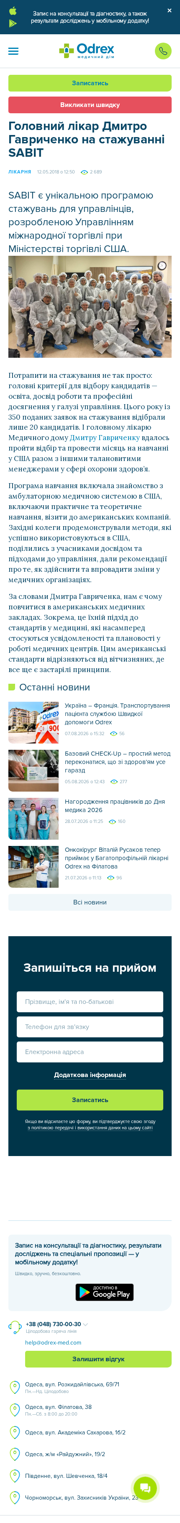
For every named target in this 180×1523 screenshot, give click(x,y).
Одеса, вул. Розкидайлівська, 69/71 (72, 1387)
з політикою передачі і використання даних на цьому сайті (90, 1128)
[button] (13, 51)
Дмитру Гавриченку (105, 437)
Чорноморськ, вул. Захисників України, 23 (82, 1497)
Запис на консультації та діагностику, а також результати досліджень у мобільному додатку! (90, 17)
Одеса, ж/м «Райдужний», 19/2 (65, 1454)
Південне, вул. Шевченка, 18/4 (66, 1476)
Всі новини (90, 902)
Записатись (90, 83)
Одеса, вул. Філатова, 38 (58, 1410)
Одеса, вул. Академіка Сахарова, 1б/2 (75, 1432)
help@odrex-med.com (53, 1342)
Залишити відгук (98, 1359)
